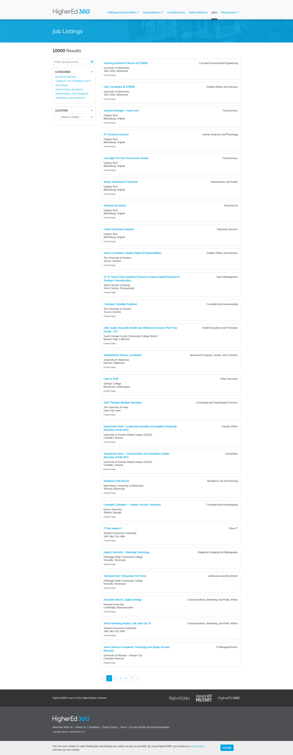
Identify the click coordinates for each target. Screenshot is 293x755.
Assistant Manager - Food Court (121, 110)
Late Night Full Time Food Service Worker (126, 158)
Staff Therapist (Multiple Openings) (122, 402)
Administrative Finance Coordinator (123, 355)
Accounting (61, 85)
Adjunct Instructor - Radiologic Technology (127, 552)
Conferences (176, 12)
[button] (92, 72)
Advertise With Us (62, 727)
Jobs (214, 12)
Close (227, 747)
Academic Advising (65, 76)
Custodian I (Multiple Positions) (120, 304)
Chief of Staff (111, 378)
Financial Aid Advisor (115, 205)
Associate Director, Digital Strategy (123, 599)
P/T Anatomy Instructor (116, 134)
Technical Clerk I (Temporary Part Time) (125, 576)
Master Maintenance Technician (121, 181)
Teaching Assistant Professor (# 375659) (126, 63)
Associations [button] (152, 12)
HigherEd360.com (77, 732)
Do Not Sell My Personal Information (149, 727)
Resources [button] (229, 12)
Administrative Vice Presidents (72, 93)
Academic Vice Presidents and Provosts (77, 80)
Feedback (94, 727)
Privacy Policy (109, 727)
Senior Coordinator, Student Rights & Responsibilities (132, 253)
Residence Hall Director (116, 481)
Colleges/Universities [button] (122, 12)
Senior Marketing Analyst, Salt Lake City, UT (127, 623)
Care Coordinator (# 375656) (119, 86)
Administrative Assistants (69, 89)
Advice (198, 12)
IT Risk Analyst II (113, 528)
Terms (123, 727)
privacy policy (197, 746)
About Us (81, 727)
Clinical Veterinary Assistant (119, 229)
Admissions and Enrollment (70, 97)
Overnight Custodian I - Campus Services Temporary (132, 504)
